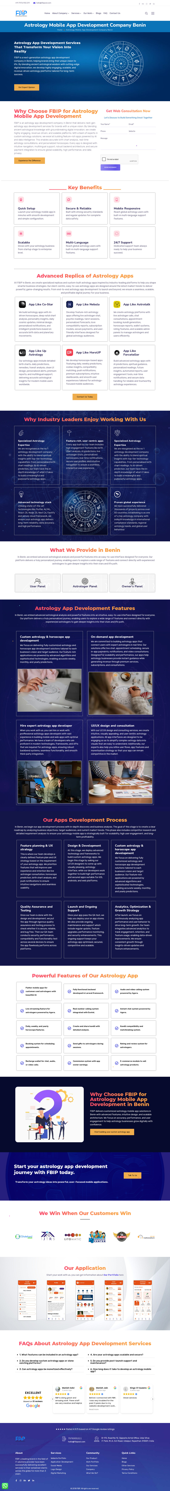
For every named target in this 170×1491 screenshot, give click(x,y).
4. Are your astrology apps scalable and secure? (116, 1354)
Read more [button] (78, 1409)
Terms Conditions (129, 1473)
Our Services (91, 1465)
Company (90, 1469)
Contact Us (115, 13)
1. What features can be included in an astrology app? (48, 1354)
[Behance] (143, 4)
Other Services (128, 1465)
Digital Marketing (58, 1473)
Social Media (56, 1465)
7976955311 (75, 1438)
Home (47, 13)
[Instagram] (146, 4)
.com (49, 3)
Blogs (98, 13)
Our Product (91, 1458)
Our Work (88, 13)
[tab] (49, 1355)
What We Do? (92, 1473)
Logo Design (56, 1469)
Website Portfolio (58, 1458)
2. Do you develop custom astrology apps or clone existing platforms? (46, 1361)
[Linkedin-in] (154, 4)
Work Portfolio (92, 1462)
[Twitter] (150, 4)
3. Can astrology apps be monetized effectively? (45, 1369)
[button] (26, 87)
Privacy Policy (128, 1469)
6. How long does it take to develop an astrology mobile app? (120, 1370)
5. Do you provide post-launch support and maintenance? (113, 1361)
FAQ (105, 13)
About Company (59, 13)
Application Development (62, 1462)
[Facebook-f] (139, 4)
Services (75, 13)
